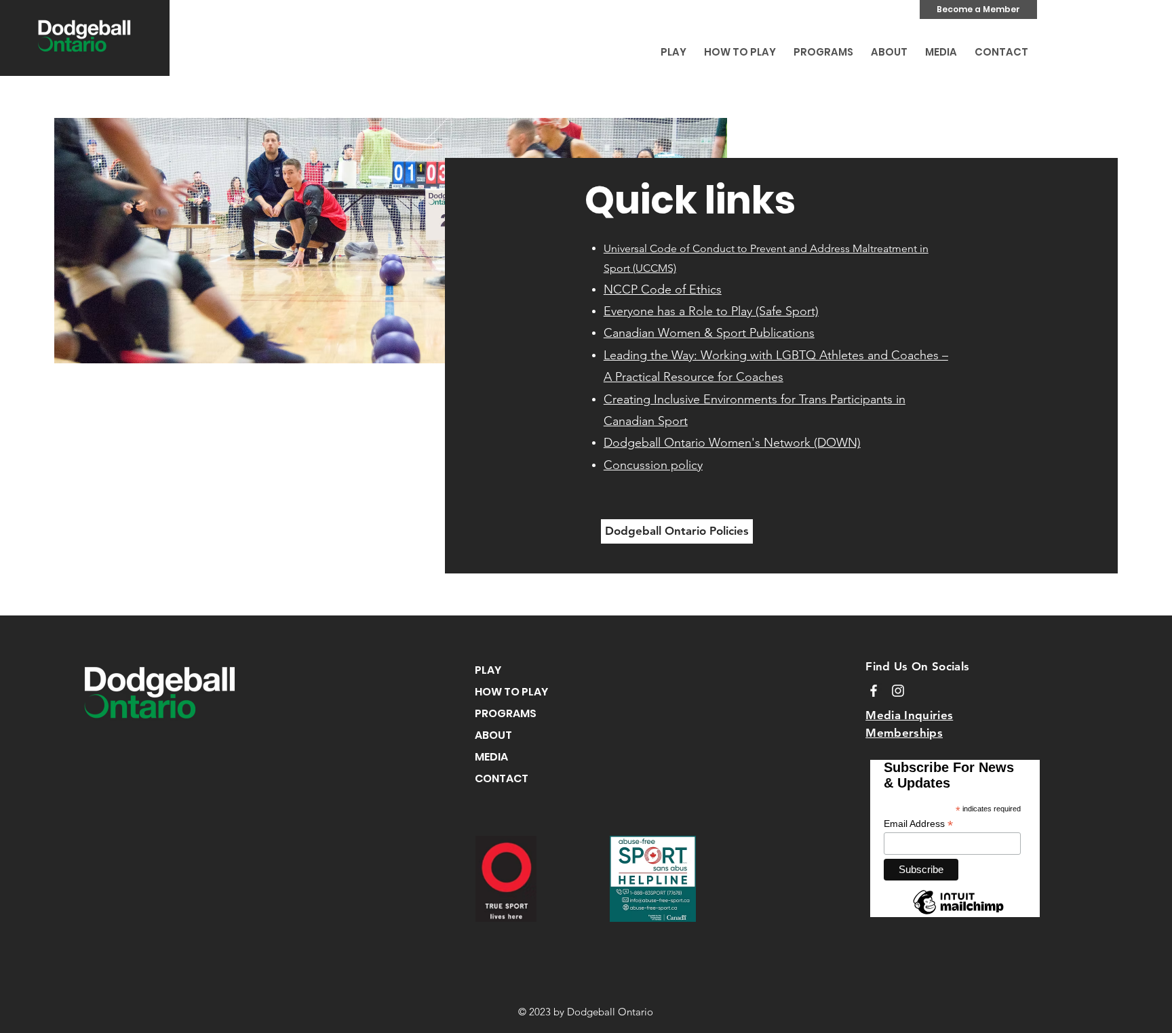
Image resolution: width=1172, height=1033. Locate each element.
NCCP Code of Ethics (663, 289)
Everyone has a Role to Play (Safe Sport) (711, 311)
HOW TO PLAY (511, 692)
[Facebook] (873, 691)
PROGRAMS (505, 713)
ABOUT (493, 735)
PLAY (488, 670)
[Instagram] (898, 691)
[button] (673, 46)
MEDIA (491, 757)
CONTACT (501, 778)
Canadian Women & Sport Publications (709, 332)
